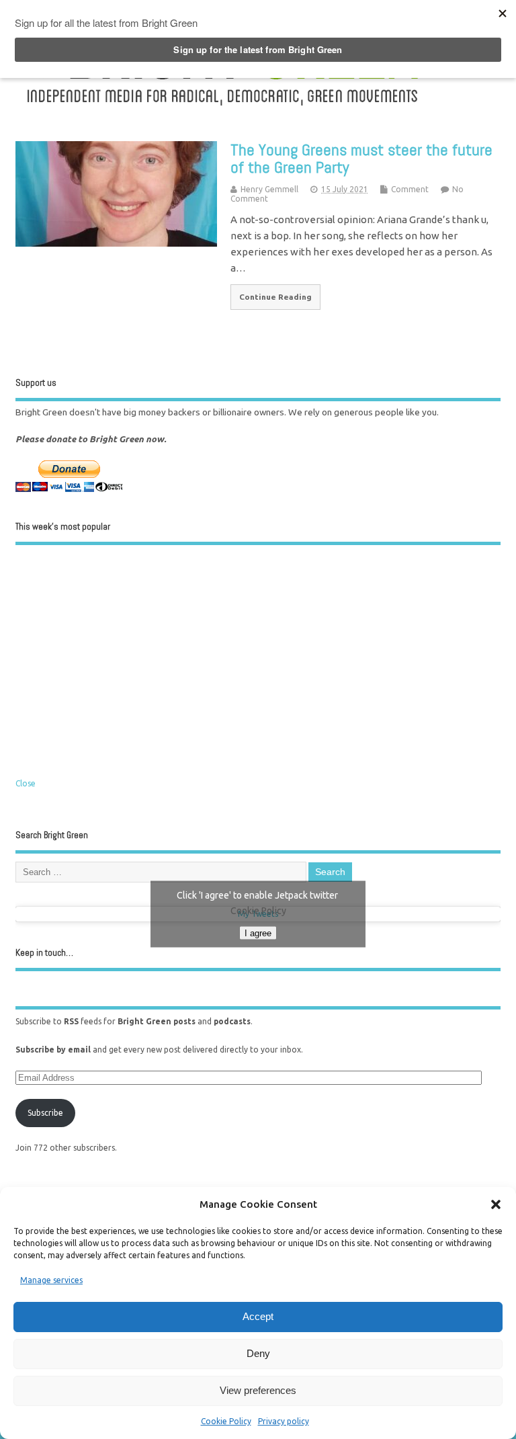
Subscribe (45, 1112)
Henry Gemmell (269, 189)
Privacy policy (283, 1421)
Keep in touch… (44, 952)
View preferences (258, 1390)
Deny (258, 1353)
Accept (258, 1316)
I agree (258, 933)
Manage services (51, 1280)
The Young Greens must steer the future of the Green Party (361, 158)
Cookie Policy (226, 1421)
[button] (496, 1204)
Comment (410, 189)
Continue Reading (275, 296)
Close (25, 783)
